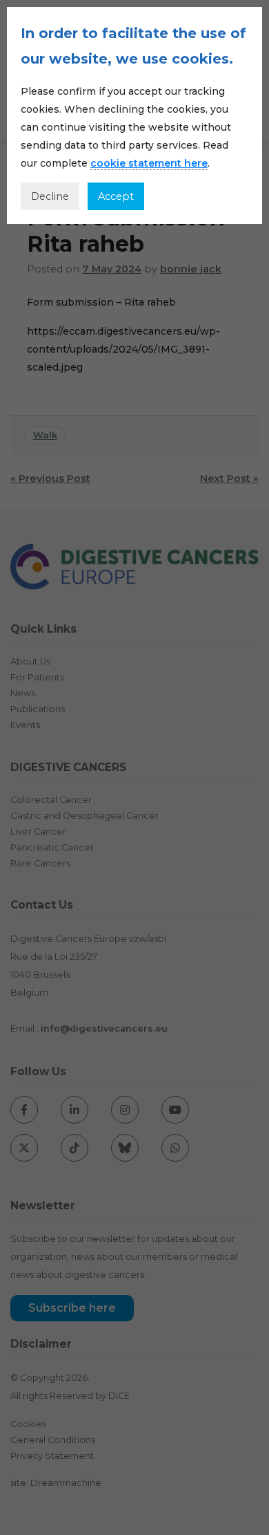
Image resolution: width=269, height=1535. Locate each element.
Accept (116, 196)
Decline (50, 196)
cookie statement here (149, 163)
